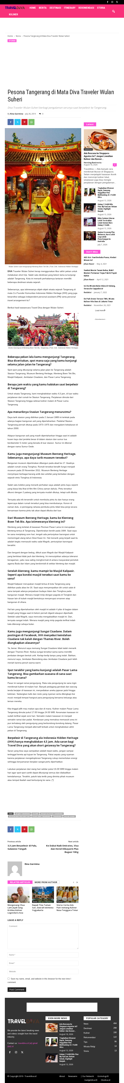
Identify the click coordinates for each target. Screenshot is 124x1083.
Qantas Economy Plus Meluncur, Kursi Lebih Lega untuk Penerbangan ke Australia (106, 236)
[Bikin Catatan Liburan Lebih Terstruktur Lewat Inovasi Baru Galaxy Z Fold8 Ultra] (90, 221)
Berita (43, 7)
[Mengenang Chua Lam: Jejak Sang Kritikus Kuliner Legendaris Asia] (18, 895)
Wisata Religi (89, 1046)
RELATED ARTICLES (20, 882)
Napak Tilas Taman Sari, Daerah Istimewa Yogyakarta (42, 908)
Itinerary (69, 7)
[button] (113, 11)
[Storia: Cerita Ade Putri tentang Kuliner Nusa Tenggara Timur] (67, 895)
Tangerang (57, 816)
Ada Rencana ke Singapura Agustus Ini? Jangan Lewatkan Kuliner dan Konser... (98, 156)
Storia (101, 7)
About (62, 1076)
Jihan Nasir (89, 264)
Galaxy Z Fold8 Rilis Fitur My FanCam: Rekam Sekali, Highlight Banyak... (107, 207)
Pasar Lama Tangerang (41, 816)
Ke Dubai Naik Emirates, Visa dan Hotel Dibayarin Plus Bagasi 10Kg (62, 848)
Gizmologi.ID (103, 1076)
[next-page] (77, 882)
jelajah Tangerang (23, 814)
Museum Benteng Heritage (19, 816)
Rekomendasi (86, 7)
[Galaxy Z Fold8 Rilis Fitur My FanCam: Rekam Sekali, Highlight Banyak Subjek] (90, 207)
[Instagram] (112, 2)
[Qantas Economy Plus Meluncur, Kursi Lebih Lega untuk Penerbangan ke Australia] (90, 235)
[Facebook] (107, 2)
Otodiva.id (105, 1080)
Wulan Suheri (69, 816)
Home (32, 7)
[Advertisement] (62, 25)
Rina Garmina (16, 113)
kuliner (35, 814)
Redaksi (87, 292)
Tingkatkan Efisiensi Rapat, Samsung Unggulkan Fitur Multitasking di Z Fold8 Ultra (107, 192)
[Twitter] (18, 122)
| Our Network (87, 1076)
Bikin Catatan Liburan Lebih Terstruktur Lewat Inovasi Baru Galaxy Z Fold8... (106, 221)
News (86, 1024)
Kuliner (13, 14)
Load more (99, 310)
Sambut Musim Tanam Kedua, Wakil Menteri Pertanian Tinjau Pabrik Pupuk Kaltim (100, 273)
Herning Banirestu (92, 162)
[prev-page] (73, 882)
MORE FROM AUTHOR (46, 882)
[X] (117, 2)
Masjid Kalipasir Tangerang (52, 814)
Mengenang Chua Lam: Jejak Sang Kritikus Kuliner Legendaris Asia (16, 909)
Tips (85, 1042)
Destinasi (55, 7)
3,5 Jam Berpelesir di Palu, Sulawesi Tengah (22, 847)
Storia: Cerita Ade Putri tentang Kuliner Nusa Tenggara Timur (67, 908)
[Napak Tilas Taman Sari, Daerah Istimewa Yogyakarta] (43, 895)
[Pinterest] (24, 122)
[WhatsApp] (31, 122)
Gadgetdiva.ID (90, 1080)
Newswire (72, 1076)
